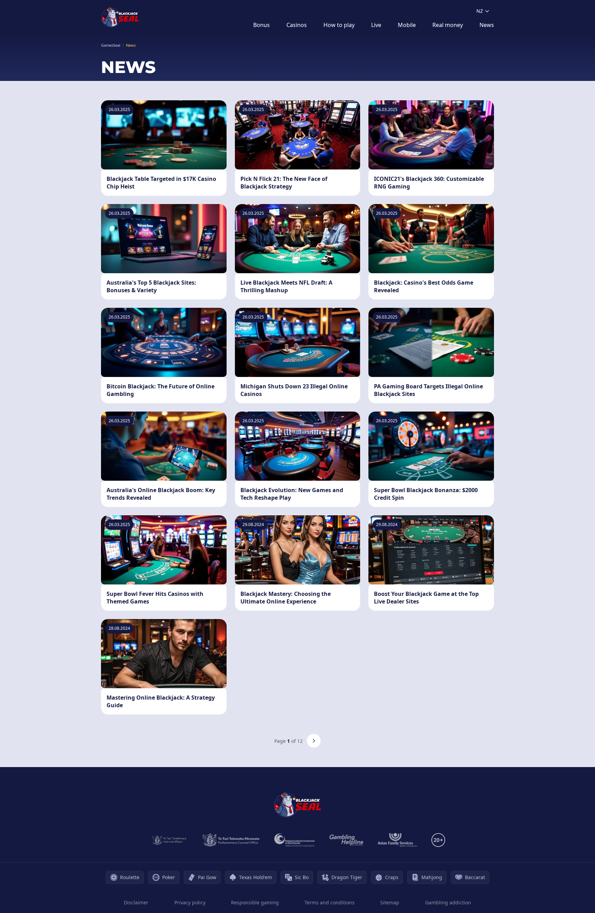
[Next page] (314, 741)
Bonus (261, 25)
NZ (479, 11)
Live (376, 25)
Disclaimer (136, 902)
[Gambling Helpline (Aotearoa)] (346, 840)
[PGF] (294, 840)
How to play (339, 25)
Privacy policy (189, 902)
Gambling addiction (448, 902)
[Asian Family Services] (398, 840)
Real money (447, 25)
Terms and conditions (329, 902)
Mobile (407, 25)
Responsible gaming (255, 902)
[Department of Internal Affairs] (169, 840)
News (486, 25)
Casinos (296, 25)
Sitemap (389, 902)
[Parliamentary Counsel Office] (231, 840)
